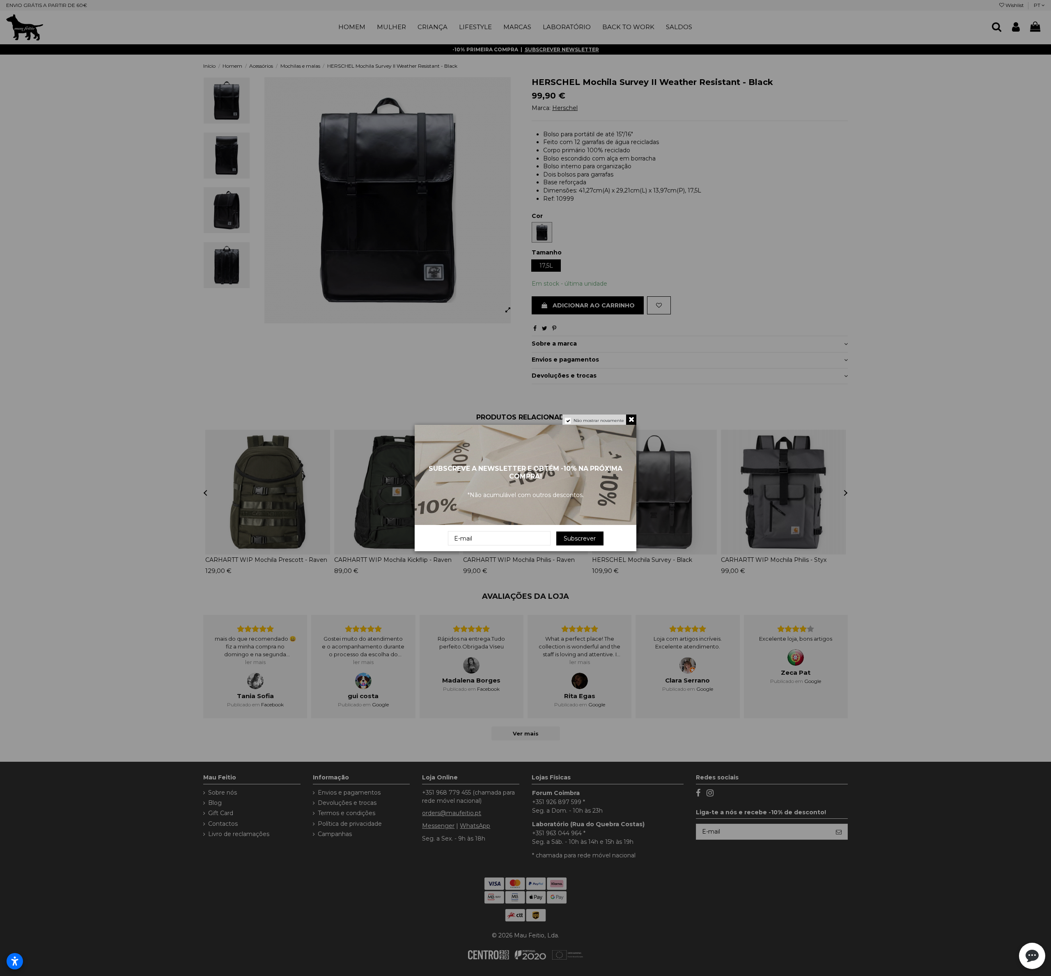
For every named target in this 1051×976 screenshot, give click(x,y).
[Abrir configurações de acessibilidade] (15, 961)
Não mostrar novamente (599, 420)
